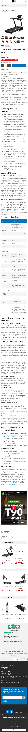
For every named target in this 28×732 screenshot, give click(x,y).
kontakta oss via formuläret (11, 484)
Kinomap (20, 88)
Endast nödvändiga (14, 726)
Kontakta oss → (5, 683)
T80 (2, 337)
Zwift (9, 88)
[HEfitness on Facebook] (11, 712)
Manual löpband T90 (8, 537)
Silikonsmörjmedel (8, 455)
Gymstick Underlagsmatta (10, 451)
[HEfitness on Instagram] (7, 712)
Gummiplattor (7, 461)
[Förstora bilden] (14, 24)
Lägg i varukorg (19, 65)
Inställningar (14, 723)
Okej (14, 729)
